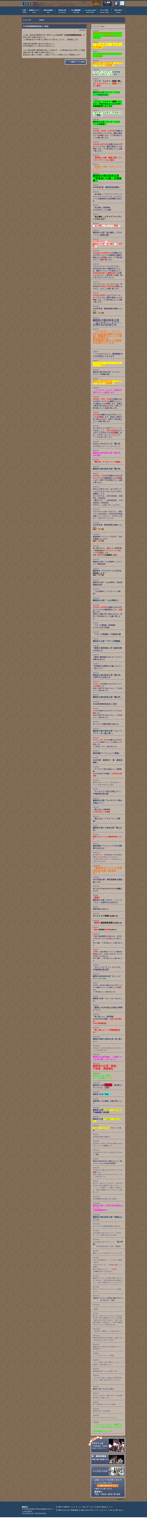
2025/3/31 (107, 196)
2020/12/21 (107, 889)
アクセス (91, 1507)
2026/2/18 (107, 113)
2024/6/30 (107, 1426)
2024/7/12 (107, 336)
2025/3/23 (106, 72)
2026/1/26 (106, 122)
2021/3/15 (106, 819)
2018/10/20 (107, 1039)
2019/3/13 (107, 1019)
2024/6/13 (107, 390)
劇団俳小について (69, 1507)
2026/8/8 (107, 44)
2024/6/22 (107, 372)
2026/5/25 (108, 63)
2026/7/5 (107, 54)
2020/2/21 (107, 967)
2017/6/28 (107, 1264)
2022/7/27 (107, 648)
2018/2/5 (107, 1161)
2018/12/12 (106, 1066)
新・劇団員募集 (73, 1510)
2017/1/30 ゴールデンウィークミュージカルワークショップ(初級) (107, 1307)
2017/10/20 (107, 1217)
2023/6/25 (106, 591)
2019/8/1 (107, 999)
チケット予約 (108, 1510)
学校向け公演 (62, 1510)
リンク (111, 1507)
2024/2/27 (107, 444)
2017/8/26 (107, 1233)
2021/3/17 (101, 809)
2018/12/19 (107, 1057)
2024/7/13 (107, 321)
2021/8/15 (107, 782)
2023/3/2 (104, 625)
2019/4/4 (107, 1007)
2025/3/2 (102, 207)
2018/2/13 (107, 1152)
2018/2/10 (107, 1110)
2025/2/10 (107, 233)
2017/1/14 (108, 1298)
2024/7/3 (107, 363)
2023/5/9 (107, 381)
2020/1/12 (107, 976)
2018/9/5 (107, 1101)
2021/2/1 (107, 828)
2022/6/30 (107, 666)
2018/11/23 (108, 1085)
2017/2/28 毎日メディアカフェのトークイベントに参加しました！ (107, 1289)
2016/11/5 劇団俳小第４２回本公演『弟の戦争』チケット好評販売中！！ (107, 1347)
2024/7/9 (108, 354)
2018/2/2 (107, 1128)
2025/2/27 (107, 216)
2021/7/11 (107, 800)
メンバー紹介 (82, 1507)
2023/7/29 (107, 562)
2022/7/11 (107, 675)
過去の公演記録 (101, 1507)
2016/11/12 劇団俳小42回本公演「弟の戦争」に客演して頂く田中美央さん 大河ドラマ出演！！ (107, 1338)
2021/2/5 (107, 846)
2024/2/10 (107, 453)
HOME (60, 1507)
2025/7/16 (107, 158)
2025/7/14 (107, 167)
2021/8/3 (107, 791)
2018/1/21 (106, 1119)
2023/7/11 (107, 582)
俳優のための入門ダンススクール (90, 1510)
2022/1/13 (107, 731)
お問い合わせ (119, 1510)
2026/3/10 (106, 92)
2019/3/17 (106, 1030)
